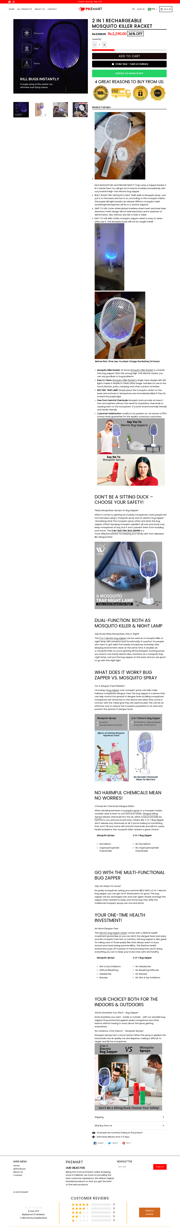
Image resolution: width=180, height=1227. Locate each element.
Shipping (99, 1117)
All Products (24, 9)
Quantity (96, 39)
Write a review (149, 1212)
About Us (40, 9)
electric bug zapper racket (113, 932)
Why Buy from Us (103, 1125)
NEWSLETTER (124, 1161)
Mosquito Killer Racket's (124, 380)
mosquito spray (131, 810)
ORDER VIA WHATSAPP (129, 73)
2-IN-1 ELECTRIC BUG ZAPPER (126, 530)
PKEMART (24, 1192)
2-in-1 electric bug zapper (112, 638)
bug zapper (113, 690)
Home (12, 9)
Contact (52, 9)
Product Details (101, 107)
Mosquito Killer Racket (141, 370)
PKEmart (74, 1162)
